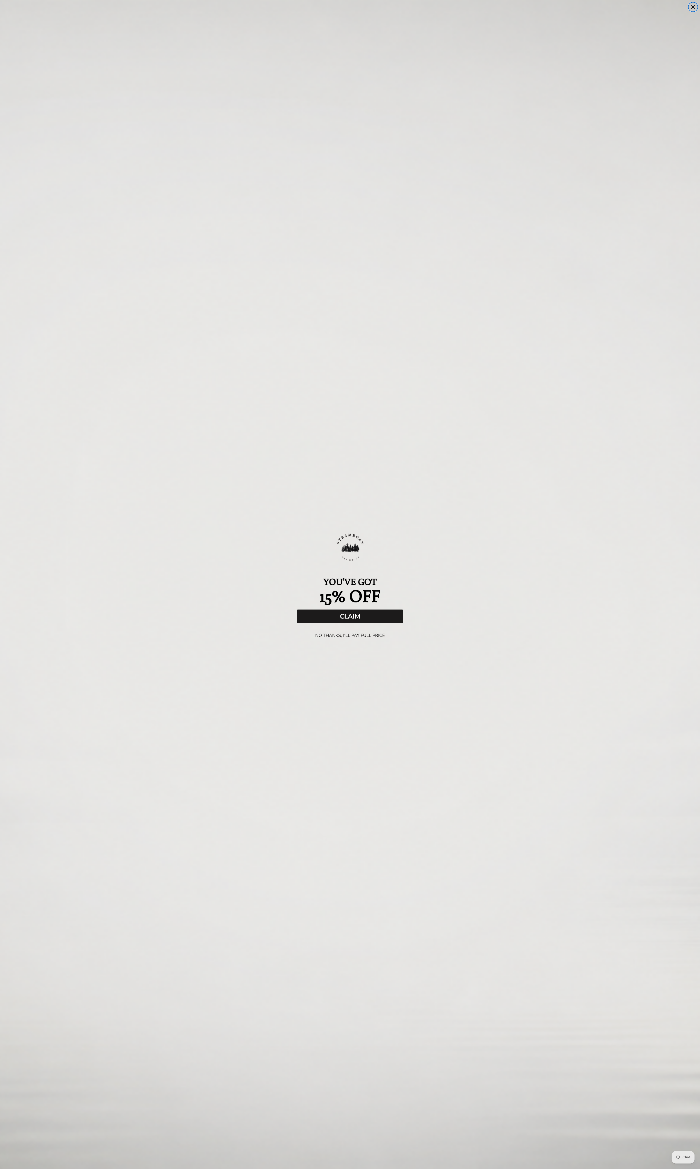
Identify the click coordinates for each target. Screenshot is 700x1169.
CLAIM (350, 616)
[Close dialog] (693, 7)
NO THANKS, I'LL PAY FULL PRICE (350, 636)
